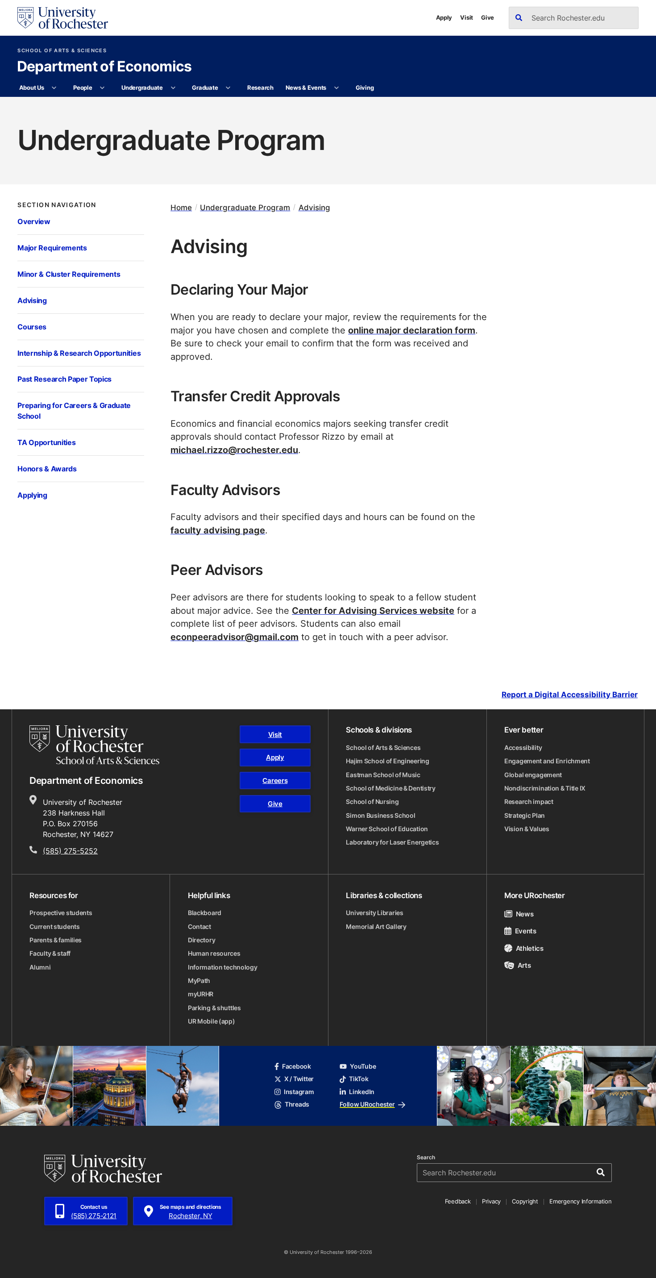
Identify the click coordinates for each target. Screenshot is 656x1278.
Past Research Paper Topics (64, 379)
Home (181, 207)
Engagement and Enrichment (547, 761)
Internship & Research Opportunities (79, 353)
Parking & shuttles (214, 1007)
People (82, 87)
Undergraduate (142, 87)
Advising (31, 300)
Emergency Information (580, 1201)
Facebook (296, 1066)
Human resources (214, 953)
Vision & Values (526, 828)
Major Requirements (52, 248)
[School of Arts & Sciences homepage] (94, 744)
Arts (524, 965)
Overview (33, 221)
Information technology (222, 967)
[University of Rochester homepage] (62, 18)
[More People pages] (102, 88)
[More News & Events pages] (336, 88)
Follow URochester (367, 1104)
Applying (32, 495)
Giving (365, 87)
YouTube (363, 1066)
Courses (31, 327)
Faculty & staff (50, 953)
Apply (444, 17)
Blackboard (204, 912)
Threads (297, 1104)
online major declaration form (411, 330)
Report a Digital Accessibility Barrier (570, 694)
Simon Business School (380, 815)
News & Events (306, 87)
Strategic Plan (524, 815)
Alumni (39, 967)
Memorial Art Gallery (376, 926)
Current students (54, 926)
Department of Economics (104, 67)
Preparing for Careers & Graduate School (74, 410)
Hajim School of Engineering (387, 761)
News (524, 914)
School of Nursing (372, 801)
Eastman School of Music (383, 774)
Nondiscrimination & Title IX (544, 788)
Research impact (528, 801)
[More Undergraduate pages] (173, 88)
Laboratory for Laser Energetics (392, 842)
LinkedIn (361, 1091)
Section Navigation (56, 205)
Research (260, 87)
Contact (199, 926)
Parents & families (55, 940)
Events (525, 931)
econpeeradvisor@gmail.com (234, 637)
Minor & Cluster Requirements (68, 274)
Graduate (205, 87)
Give (487, 17)
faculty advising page (217, 530)
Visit (466, 17)
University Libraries (374, 912)
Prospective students (60, 912)
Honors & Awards (46, 469)
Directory (201, 940)
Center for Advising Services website (373, 610)
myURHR (200, 994)
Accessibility (523, 747)
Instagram (299, 1091)
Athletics (530, 948)
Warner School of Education (387, 828)
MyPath (199, 980)
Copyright (525, 1201)
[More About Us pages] (54, 88)
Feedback (458, 1201)
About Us (31, 87)
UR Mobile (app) (211, 1021)
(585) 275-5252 (70, 850)
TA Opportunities (46, 442)
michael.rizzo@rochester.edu (234, 450)
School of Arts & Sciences (62, 50)
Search (426, 1157)
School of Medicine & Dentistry (391, 788)
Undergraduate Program (245, 207)
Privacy (491, 1201)
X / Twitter (299, 1078)
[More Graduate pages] (228, 88)
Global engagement (533, 774)
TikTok (358, 1078)
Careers (274, 780)
